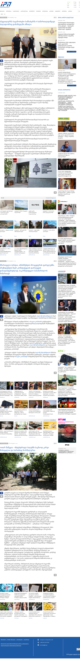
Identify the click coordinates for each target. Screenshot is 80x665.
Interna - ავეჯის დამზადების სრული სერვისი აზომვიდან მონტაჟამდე (6, 432)
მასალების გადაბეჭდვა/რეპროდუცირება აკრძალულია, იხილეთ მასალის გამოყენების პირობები (15, 644)
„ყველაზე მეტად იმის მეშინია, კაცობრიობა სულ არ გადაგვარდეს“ (66, 155)
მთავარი (2, 11)
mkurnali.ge (2, 599)
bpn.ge (68, 2)
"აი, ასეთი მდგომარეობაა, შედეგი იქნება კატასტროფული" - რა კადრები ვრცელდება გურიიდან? (21, 251)
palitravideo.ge (3, 254)
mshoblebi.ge (32, 599)
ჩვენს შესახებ (11, 639)
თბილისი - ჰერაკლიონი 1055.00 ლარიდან (20, 231)
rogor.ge (30, 618)
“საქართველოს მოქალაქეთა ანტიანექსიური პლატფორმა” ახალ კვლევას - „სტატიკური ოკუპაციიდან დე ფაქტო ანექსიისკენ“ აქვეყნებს (66, 26)
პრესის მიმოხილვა (64, 90)
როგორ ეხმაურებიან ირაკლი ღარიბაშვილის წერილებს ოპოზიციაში (35, 411)
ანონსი (70, 11)
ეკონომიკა (45, 11)
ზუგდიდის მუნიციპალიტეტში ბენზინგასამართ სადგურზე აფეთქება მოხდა (66, 36)
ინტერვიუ (61, 57)
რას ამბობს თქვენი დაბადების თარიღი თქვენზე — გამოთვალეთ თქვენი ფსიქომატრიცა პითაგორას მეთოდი (35, 596)
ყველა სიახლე (71, 51)
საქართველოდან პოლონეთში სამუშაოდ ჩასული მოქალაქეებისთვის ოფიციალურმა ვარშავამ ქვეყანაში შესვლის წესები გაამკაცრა (49, 414)
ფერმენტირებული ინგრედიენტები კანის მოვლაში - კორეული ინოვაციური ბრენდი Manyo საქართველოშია (49, 434)
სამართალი (16, 11)
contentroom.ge (3, 437)
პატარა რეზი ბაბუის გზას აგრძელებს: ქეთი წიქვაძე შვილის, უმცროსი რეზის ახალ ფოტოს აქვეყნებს (6, 614)
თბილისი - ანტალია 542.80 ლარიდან (6, 231)
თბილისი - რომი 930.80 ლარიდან (49, 231)
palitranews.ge (32, 415)
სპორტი (51, 11)
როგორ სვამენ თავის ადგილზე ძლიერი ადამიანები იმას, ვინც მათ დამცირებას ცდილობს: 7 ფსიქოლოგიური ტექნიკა (35, 614)
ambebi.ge (2, 397)
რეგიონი (38, 11)
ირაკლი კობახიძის (35, 321)
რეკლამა (26, 639)
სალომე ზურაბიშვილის (44, 316)
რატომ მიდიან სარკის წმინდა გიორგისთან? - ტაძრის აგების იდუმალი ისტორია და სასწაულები (66, 193)
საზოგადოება (24, 11)
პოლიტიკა (8, 11)
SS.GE (2, 197)
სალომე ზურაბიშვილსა (37, 345)
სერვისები (19, 639)
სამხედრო (57, 11)
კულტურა (64, 11)
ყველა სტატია (71, 85)
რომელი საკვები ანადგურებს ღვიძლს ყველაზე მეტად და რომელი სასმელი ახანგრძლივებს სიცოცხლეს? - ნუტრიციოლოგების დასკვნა (5, 598)
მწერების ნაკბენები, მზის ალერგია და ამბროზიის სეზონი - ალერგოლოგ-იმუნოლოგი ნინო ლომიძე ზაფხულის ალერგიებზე (20, 434)
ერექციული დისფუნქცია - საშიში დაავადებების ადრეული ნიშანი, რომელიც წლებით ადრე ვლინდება (20, 596)
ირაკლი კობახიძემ (21, 356)
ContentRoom (53, 420)
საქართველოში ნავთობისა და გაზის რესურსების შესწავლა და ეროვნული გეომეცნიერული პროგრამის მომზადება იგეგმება (67, 412)
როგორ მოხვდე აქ (50, 197)
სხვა (2, 14)
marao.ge (2, 618)
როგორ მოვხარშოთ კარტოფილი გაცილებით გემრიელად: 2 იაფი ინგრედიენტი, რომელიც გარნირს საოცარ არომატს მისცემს (49, 615)
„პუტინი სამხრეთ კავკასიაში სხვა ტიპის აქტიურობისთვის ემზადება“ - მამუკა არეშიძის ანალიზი (66, 136)
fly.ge (1, 236)
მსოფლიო (32, 11)
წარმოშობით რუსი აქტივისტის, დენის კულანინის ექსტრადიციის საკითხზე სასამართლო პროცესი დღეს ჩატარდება (67, 46)
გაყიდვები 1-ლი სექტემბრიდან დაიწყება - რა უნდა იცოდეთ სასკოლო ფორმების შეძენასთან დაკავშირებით (6, 413)
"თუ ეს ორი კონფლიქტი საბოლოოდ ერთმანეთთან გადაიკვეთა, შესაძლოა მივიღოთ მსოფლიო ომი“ (65, 174)
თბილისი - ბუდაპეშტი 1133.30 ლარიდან (34, 231)
